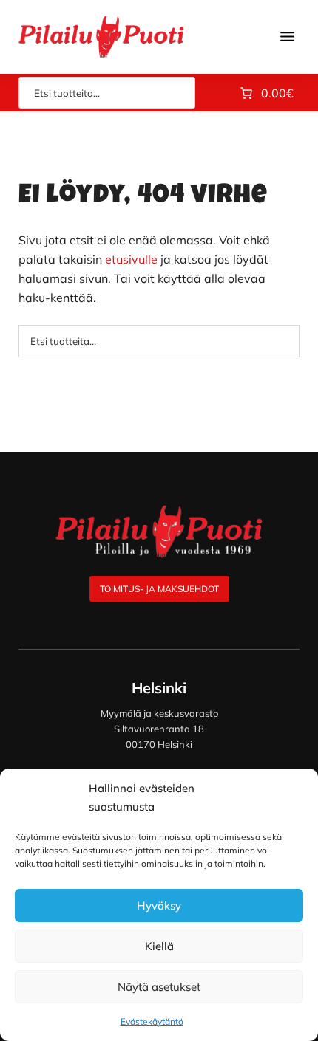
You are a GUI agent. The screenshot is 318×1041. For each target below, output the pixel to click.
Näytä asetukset (159, 987)
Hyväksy (159, 906)
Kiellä (159, 946)
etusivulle (131, 259)
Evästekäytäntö (152, 1021)
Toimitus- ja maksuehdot (159, 588)
